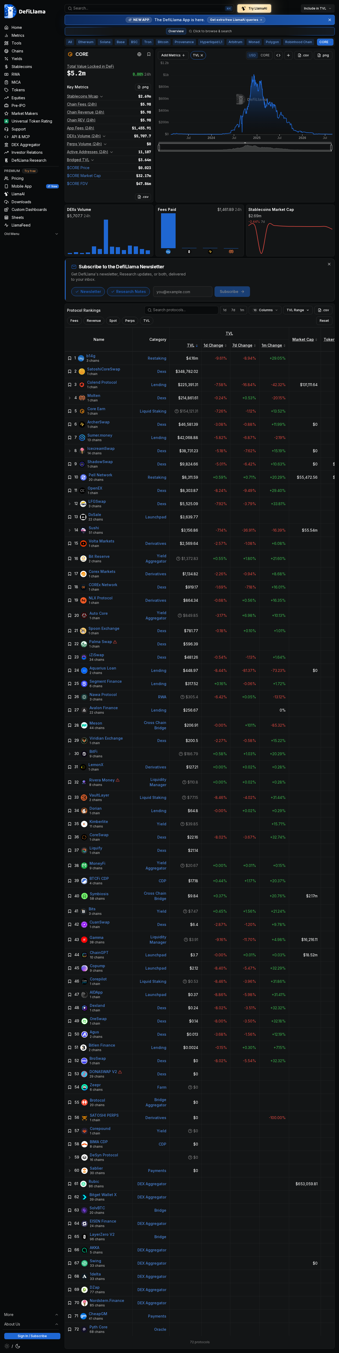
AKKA (94, 1248)
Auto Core (99, 613)
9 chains (96, 756)
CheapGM (98, 1314)
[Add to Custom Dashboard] (288, 55)
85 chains (97, 1305)
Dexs (161, 371)
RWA (162, 697)
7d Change (242, 345)
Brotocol (97, 1100)
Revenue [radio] (94, 321)
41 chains (96, 1319)
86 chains (96, 1186)
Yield (161, 824)
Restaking (157, 358)
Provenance (184, 42)
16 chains (97, 1160)
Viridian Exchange (106, 738)
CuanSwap (100, 922)
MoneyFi (97, 863)
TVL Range (295, 310)
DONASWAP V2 (103, 1072)
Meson (96, 723)
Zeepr (95, 1085)
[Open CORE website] (139, 54)
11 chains (96, 827)
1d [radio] (224, 310)
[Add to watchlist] (70, 358)
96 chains (97, 1239)
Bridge (160, 1210)
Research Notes (131, 291)
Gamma (97, 937)
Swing (95, 1261)
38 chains (97, 942)
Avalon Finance (104, 708)
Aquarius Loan (103, 668)
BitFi (93, 751)
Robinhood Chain (298, 42)
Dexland (97, 1005)
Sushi (94, 528)
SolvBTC (97, 1208)
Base (121, 42)
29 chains (97, 1077)
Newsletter (91, 291)
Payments (157, 1170)
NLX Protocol (101, 598)
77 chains (97, 1292)
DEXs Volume (79, 209)
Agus (94, 1032)
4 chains (96, 883)
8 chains (95, 785)
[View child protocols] (70, 398)
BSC (134, 42)
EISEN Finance (103, 1221)
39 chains (97, 1200)
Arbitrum (235, 42)
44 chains (97, 728)
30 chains (97, 1173)
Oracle (160, 1329)
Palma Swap (100, 642)
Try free (29, 171)
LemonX (95, 765)
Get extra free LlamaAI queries (234, 20)
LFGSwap (97, 501)
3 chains (92, 361)
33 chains (97, 1266)
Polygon (272, 42)
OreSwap (98, 1019)
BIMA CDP (99, 1142)
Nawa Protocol (103, 695)
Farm (161, 1087)
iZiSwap (96, 655)
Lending (158, 384)
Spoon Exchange (103, 628)
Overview (176, 31)
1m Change (272, 345)
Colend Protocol (102, 382)
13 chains (94, 440)
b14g (90, 356)
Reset (324, 321)
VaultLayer (99, 795)
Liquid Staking (153, 411)
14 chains (94, 453)
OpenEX (95, 488)
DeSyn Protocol (104, 1155)
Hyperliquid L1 (211, 42)
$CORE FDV (77, 183)
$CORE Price (78, 167)
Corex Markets (102, 571)
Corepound (100, 1128)
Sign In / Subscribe (32, 1336)
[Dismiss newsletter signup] (329, 264)
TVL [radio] (146, 321)
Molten (93, 395)
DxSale (94, 515)
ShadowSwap (100, 462)
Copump (97, 966)
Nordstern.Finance (107, 1300)
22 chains (95, 520)
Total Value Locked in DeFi (90, 66)
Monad (254, 42)
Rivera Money (102, 780)
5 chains (96, 1253)
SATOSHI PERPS (104, 1115)
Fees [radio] (74, 321)
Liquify (96, 848)
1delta (95, 1274)
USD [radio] (252, 55)
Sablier (96, 1168)
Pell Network (100, 475)
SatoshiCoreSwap (103, 369)
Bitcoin (163, 42)
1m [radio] (242, 310)
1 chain (92, 374)
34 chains (96, 660)
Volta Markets (101, 541)
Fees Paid (167, 209)
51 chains (96, 533)
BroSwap (98, 1058)
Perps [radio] (130, 321)
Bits (92, 909)
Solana (105, 42)
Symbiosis (99, 894)
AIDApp (96, 992)
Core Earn (96, 409)
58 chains (97, 899)
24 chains (97, 1226)
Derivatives (155, 543)
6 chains (96, 686)
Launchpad (155, 517)
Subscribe (229, 291)
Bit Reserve (99, 556)
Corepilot (98, 979)
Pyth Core (99, 1327)
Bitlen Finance (102, 1045)
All (70, 42)
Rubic (94, 1181)
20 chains (96, 480)
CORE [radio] (265, 55)
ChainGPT (99, 953)
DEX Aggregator (151, 1184)
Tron (147, 42)
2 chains (95, 561)
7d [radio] (233, 310)
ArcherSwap (98, 422)
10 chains (97, 958)
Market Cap (303, 339)
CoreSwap (99, 835)
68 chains (97, 1332)
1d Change (213, 345)
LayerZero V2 (102, 1234)
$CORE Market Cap (84, 175)
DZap (95, 1287)
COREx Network (103, 585)
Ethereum (85, 42)
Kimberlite (99, 822)
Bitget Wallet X (103, 1195)
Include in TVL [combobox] (315, 8)
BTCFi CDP (99, 878)
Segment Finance (106, 681)
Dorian (96, 808)
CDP (162, 881)
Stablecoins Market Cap (271, 209)
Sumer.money (99, 435)
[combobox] (149, 8)
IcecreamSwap (101, 448)
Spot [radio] (113, 321)
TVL (229, 333)
